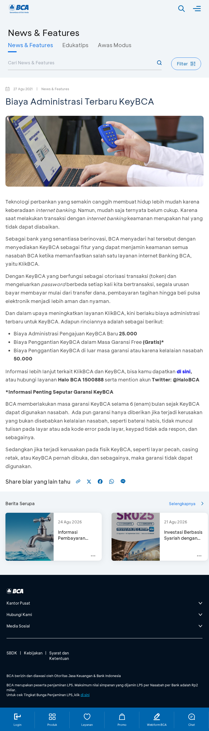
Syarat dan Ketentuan (59, 655)
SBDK (12, 653)
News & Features (30, 44)
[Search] (181, 9)
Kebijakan (33, 653)
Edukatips (75, 44)
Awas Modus (114, 44)
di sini (183, 371)
